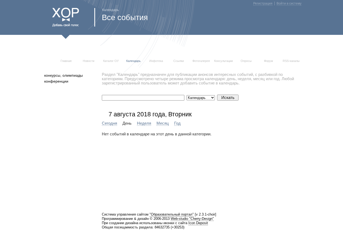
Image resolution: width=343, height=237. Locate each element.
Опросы (246, 60)
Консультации (223, 60)
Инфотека (156, 60)
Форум (268, 60)
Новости (88, 60)
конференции (56, 81)
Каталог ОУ (111, 60)
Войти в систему (289, 3)
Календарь (133, 60)
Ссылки (178, 60)
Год (177, 123)
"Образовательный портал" (172, 214)
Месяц (162, 123)
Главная (66, 60)
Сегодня (109, 123)
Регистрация (263, 3)
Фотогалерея (201, 60)
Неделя (144, 123)
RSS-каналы (291, 60)
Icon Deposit (198, 223)
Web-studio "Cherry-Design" (192, 219)
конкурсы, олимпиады (63, 75)
